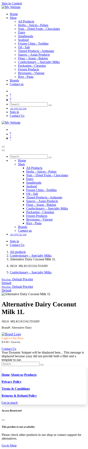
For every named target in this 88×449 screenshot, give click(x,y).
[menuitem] (14, 14)
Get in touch (10, 402)
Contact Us (17, 115)
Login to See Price (12, 338)
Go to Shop (9, 445)
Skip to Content (12, 3)
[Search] (50, 105)
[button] (17, 279)
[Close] (3, 150)
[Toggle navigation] (3, 146)
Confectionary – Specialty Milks (31, 255)
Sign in (14, 112)
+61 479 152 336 (18, 108)
